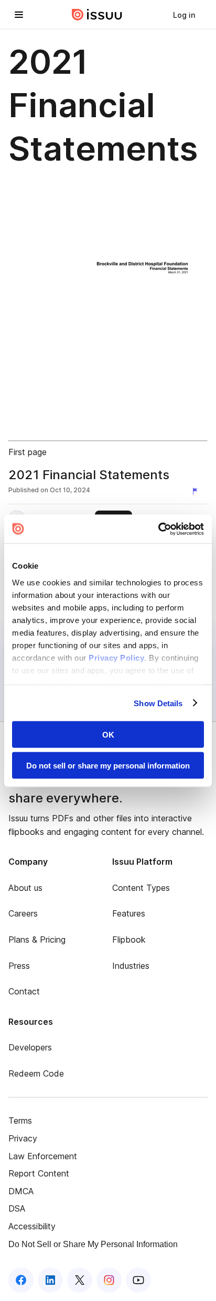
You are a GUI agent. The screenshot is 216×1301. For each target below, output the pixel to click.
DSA (16, 1208)
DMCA (21, 1191)
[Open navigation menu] (18, 14)
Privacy (22, 1138)
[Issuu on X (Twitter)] (79, 1280)
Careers (23, 913)
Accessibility (32, 1226)
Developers (30, 1047)
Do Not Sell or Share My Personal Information (93, 1244)
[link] (184, 14)
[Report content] (197, 491)
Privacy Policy (116, 657)
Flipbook (129, 939)
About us (25, 888)
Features (128, 913)
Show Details (158, 702)
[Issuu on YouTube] (138, 1280)
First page (27, 452)
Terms (20, 1120)
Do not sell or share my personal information (108, 765)
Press (19, 965)
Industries (130, 965)
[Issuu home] (97, 14)
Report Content (38, 1173)
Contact (24, 991)
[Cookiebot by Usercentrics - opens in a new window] (158, 529)
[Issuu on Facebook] (21, 1280)
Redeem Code (36, 1073)
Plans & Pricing (37, 939)
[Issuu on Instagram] (109, 1280)
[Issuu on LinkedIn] (50, 1280)
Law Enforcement (42, 1156)
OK (108, 734)
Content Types (141, 888)
